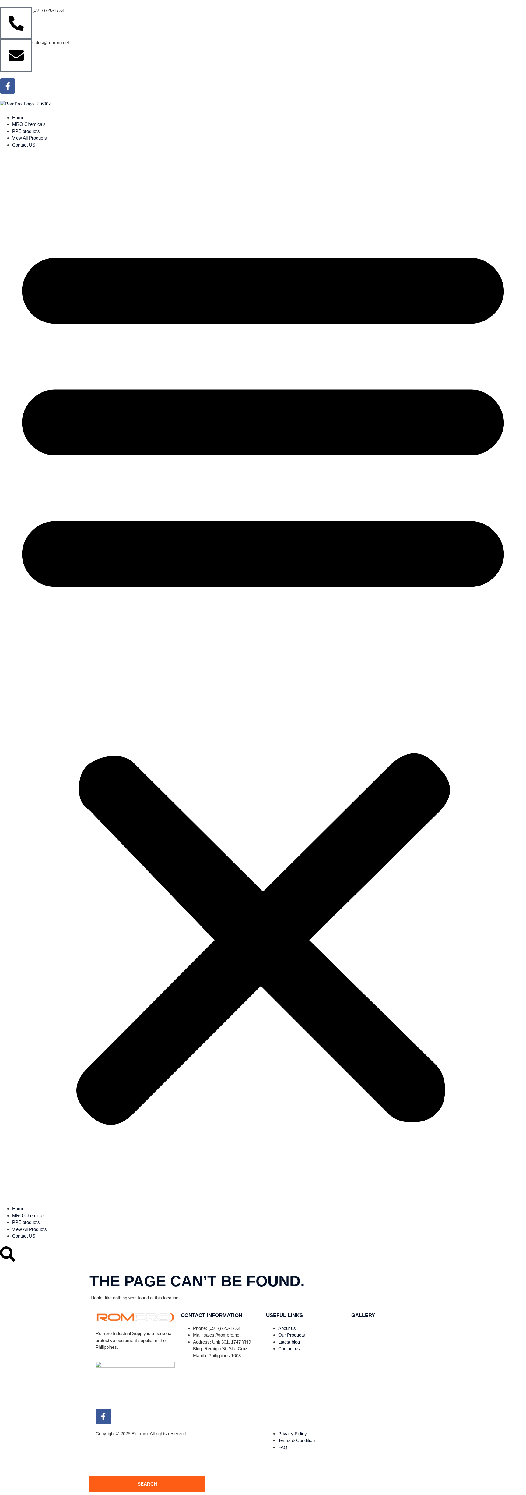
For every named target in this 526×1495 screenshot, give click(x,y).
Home (18, 117)
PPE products (26, 131)
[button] (263, 676)
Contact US (23, 144)
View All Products (29, 137)
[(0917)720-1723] (16, 23)
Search (147, 1483)
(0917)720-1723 (48, 10)
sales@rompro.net (50, 42)
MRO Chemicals (29, 124)
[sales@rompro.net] (16, 55)
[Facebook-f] (7, 86)
